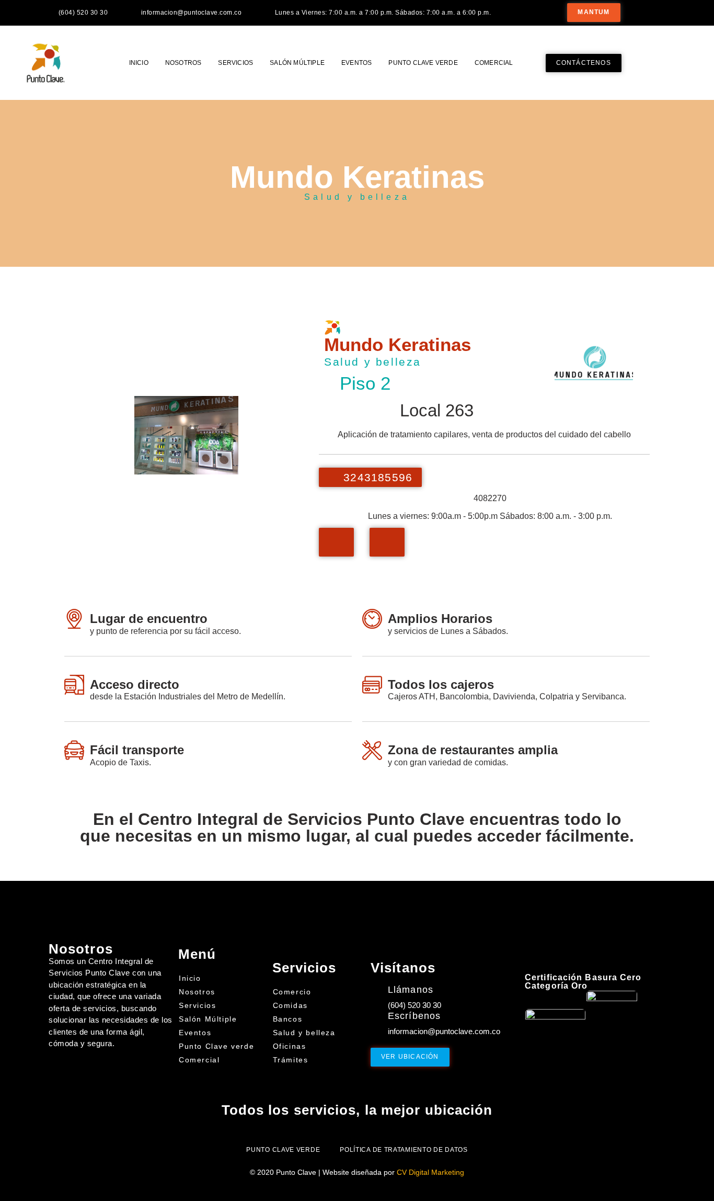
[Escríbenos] (377, 1017)
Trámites (290, 1060)
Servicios (235, 62)
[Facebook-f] (653, 12)
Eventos (356, 62)
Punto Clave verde (422, 62)
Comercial (494, 62)
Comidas (290, 1005)
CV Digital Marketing (430, 1172)
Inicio (138, 62)
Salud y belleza (357, 196)
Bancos (288, 1019)
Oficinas (289, 1046)
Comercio (292, 992)
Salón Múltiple (297, 62)
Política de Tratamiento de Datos (403, 1149)
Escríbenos (414, 1016)
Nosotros (183, 62)
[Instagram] (676, 12)
